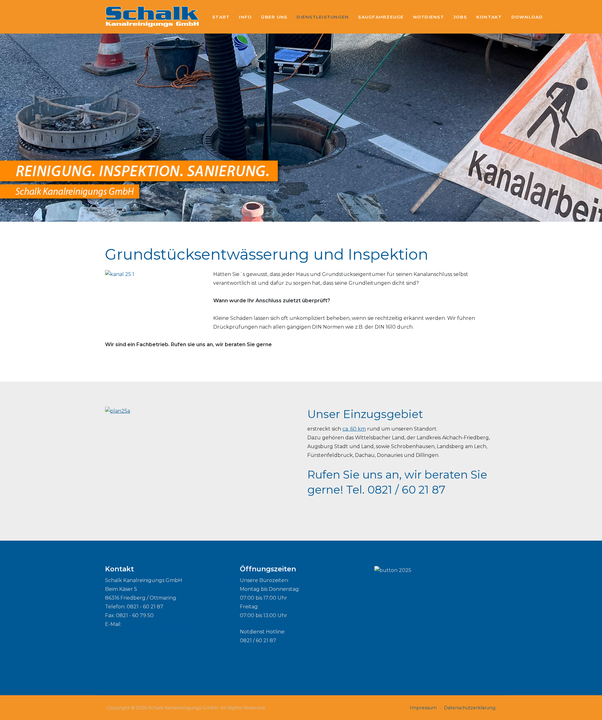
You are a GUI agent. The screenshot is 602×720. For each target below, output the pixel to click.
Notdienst (428, 16)
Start (221, 16)
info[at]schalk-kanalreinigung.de (163, 624)
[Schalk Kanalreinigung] (152, 16)
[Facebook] (558, 17)
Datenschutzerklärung (469, 708)
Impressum (423, 708)
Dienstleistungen (323, 16)
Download (527, 16)
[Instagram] (566, 17)
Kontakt (489, 16)
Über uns (274, 16)
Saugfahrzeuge (381, 16)
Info (245, 16)
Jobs (460, 16)
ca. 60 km (354, 429)
